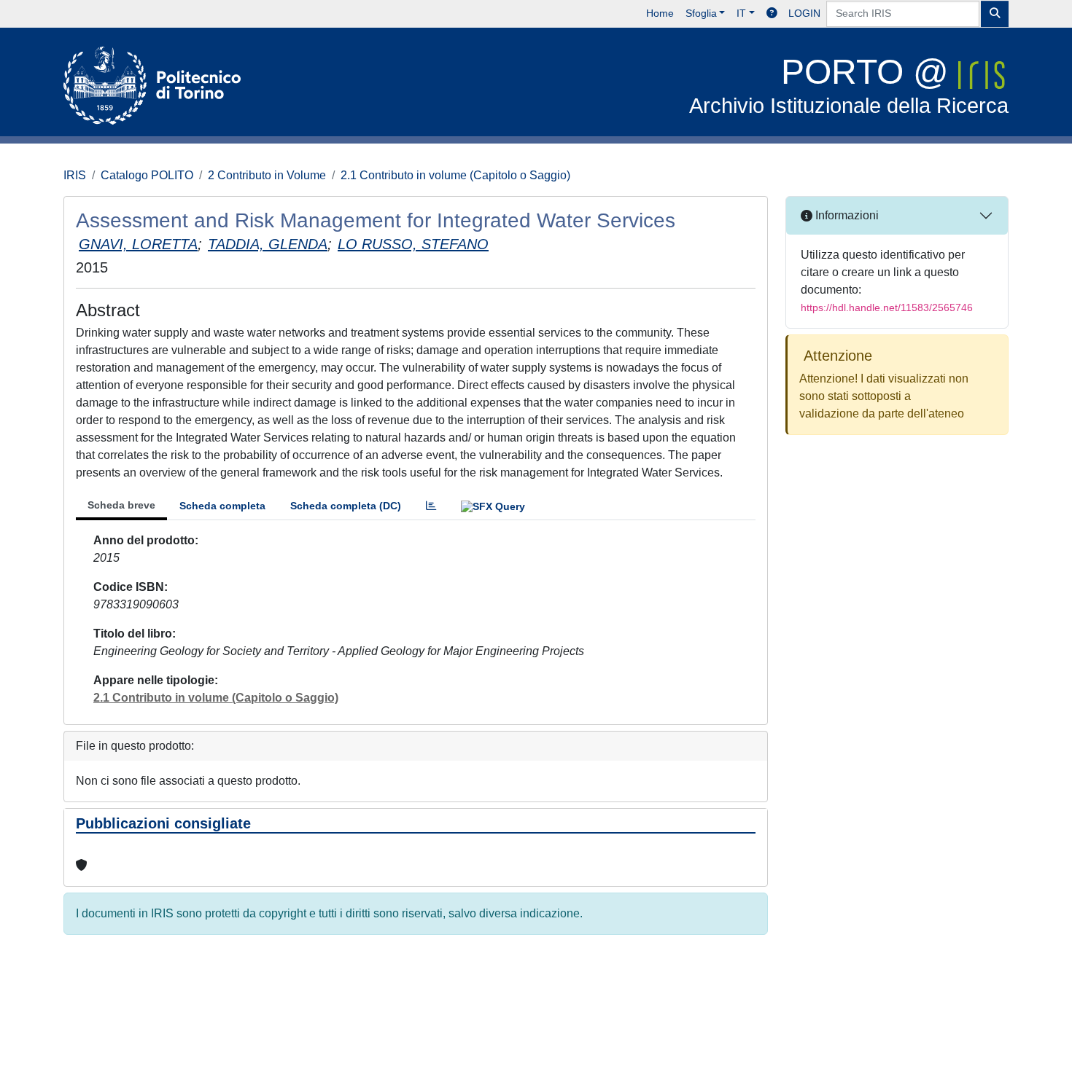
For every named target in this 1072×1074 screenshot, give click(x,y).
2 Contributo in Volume (267, 175)
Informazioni (845, 215)
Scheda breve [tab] (121, 505)
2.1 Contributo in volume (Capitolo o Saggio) (455, 175)
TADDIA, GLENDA (267, 244)
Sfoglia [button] (701, 13)
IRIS (74, 175)
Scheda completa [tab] (222, 505)
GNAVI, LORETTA (138, 244)
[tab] (430, 506)
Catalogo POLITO (147, 175)
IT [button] (741, 13)
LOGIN (804, 13)
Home (660, 13)
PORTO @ (849, 84)
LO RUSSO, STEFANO (413, 244)
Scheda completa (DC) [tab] (345, 505)
